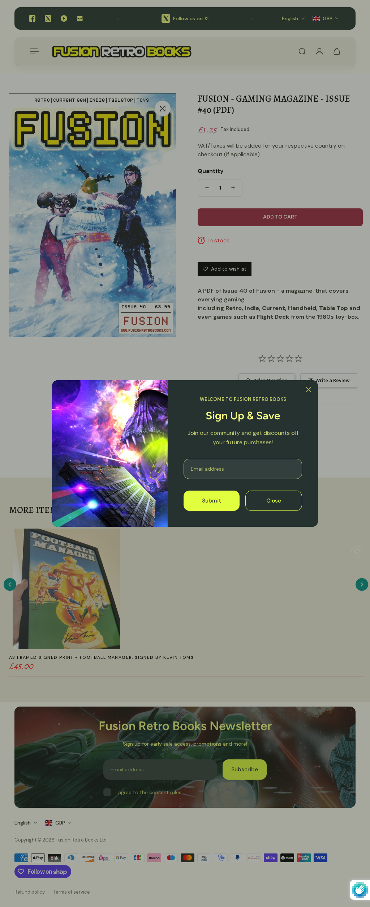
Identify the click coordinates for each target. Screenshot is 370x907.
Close (273, 500)
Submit (211, 500)
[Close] (308, 389)
